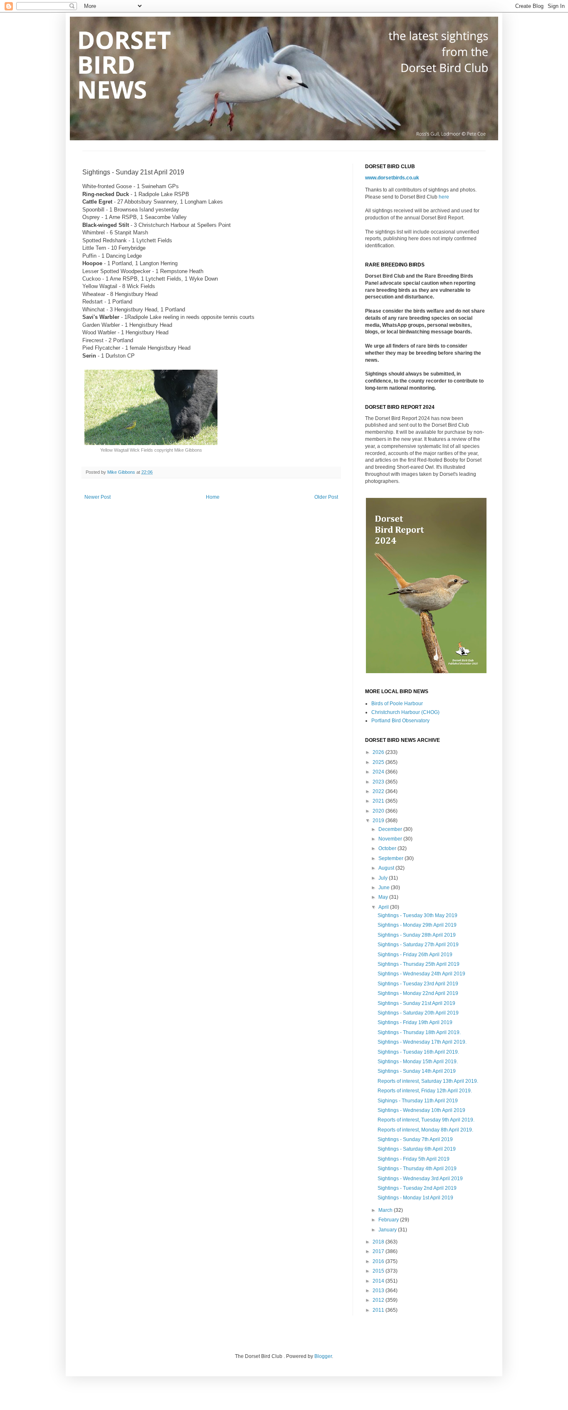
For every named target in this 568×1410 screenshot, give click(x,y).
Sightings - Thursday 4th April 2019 (417, 1168)
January (388, 1230)
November (390, 839)
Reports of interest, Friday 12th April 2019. (425, 1091)
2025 (379, 762)
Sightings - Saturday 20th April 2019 (418, 1013)
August (386, 868)
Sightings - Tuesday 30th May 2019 (417, 915)
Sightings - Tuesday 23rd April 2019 (418, 984)
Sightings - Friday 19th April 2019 (415, 1022)
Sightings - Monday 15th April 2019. (418, 1061)
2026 (379, 752)
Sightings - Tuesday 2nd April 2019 (417, 1188)
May (383, 897)
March (386, 1210)
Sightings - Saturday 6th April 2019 (417, 1149)
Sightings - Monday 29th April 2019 (417, 925)
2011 (379, 1310)
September (391, 858)
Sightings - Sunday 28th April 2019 (417, 935)
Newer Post (97, 497)
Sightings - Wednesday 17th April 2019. (422, 1042)
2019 (379, 820)
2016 (379, 1261)
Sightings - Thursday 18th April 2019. (419, 1032)
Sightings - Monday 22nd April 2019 (418, 993)
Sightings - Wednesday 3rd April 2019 (420, 1178)
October (388, 848)
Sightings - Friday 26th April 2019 (415, 954)
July (383, 878)
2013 (379, 1290)
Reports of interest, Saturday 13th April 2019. (428, 1081)
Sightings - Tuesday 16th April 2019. (418, 1052)
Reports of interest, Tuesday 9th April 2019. (426, 1120)
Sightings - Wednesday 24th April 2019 (421, 974)
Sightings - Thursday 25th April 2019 (418, 964)
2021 (379, 801)
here (444, 197)
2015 (379, 1271)
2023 (379, 782)
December (390, 829)
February (389, 1220)
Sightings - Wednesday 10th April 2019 (421, 1110)
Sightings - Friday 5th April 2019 (413, 1159)
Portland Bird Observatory (400, 721)
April (384, 907)
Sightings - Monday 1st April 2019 (415, 1198)
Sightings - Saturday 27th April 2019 (418, 944)
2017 (379, 1251)
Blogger (323, 1356)
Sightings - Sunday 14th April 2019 (417, 1071)
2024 (379, 772)
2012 (379, 1300)
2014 (379, 1281)
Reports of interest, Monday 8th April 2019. (425, 1130)
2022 (379, 791)
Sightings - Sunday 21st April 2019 (416, 1003)
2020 (379, 811)
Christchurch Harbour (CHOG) (405, 712)
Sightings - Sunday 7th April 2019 (415, 1139)
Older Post (326, 497)
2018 (379, 1242)
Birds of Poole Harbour (397, 703)
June (384, 887)
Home (213, 497)
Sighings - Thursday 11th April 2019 (418, 1101)
